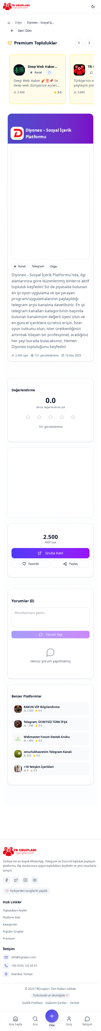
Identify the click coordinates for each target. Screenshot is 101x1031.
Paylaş (73, 564)
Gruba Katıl (54, 553)
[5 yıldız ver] (73, 417)
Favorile (33, 564)
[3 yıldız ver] (50, 417)
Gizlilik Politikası (32, 1003)
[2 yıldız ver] (39, 417)
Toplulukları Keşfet (15, 910)
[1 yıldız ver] (28, 417)
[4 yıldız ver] (62, 417)
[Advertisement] (50, 203)
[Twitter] (16, 880)
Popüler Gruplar (13, 931)
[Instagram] (25, 880)
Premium (9, 938)
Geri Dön (25, 30)
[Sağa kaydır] (89, 43)
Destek (74, 1003)
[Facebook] (6, 880)
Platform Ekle (11, 917)
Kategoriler (10, 924)
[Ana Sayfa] (9, 22)
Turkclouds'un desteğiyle (49, 995)
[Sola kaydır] (79, 43)
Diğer (18, 23)
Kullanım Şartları (56, 1003)
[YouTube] (35, 880)
